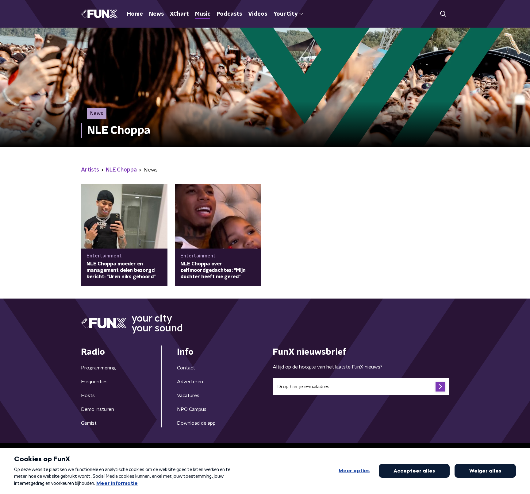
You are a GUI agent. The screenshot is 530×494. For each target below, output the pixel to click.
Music (202, 14)
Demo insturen (97, 409)
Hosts (88, 395)
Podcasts (229, 14)
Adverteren (190, 381)
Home (135, 14)
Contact (186, 367)
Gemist (89, 423)
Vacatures (188, 395)
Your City (285, 14)
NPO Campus (191, 409)
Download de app (196, 423)
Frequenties (94, 381)
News (156, 14)
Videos (257, 14)
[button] (443, 14)
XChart (179, 14)
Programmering (98, 367)
